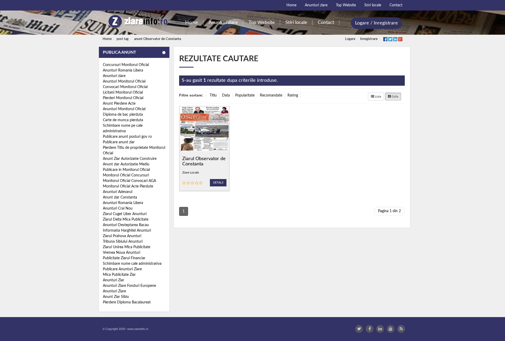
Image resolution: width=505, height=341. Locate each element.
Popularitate (245, 95)
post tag (123, 39)
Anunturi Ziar (113, 280)
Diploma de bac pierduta (123, 114)
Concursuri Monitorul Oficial (126, 65)
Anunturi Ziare (114, 291)
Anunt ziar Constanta (120, 197)
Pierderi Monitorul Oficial (123, 98)
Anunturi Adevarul (117, 192)
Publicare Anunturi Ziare (122, 269)
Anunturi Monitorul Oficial (124, 81)
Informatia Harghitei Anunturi (127, 230)
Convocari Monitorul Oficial (125, 87)
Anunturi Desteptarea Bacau (126, 225)
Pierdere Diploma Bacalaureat (127, 302)
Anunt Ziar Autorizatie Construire (129, 159)
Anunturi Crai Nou (118, 208)
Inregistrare (369, 39)
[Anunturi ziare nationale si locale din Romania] (137, 21)
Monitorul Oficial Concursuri (126, 175)
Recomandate (271, 95)
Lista (377, 96)
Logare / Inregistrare (376, 23)
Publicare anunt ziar (119, 142)
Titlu (213, 95)
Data (226, 95)
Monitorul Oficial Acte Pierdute (128, 186)
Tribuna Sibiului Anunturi (123, 241)
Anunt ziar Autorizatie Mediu (126, 164)
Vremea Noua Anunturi (121, 253)
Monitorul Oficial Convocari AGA (129, 181)
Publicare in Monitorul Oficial (126, 170)
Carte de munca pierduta (123, 120)
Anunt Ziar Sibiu (116, 297)
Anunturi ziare (114, 76)
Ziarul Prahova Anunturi (122, 236)
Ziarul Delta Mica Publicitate (125, 219)
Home (107, 39)
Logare (350, 39)
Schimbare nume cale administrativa (132, 264)
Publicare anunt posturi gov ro (127, 137)
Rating (292, 95)
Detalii (218, 182)
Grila (394, 96)
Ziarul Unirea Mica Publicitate (126, 247)
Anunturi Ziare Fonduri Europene (129, 286)
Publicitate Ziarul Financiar (124, 258)
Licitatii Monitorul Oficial (123, 92)
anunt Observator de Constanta (157, 39)
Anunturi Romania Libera (123, 70)
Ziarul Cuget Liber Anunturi (125, 214)
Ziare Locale (190, 172)
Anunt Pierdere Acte (119, 103)
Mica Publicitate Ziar (119, 275)
